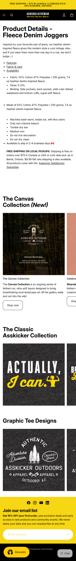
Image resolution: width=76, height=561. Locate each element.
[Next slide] (69, 263)
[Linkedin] (47, 503)
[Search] (12, 15)
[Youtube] (41, 503)
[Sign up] (68, 534)
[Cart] (72, 15)
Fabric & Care (14, 66)
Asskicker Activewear (42, 549)
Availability (13, 70)
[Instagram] (35, 503)
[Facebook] (29, 503)
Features (11, 62)
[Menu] (4, 15)
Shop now (13, 305)
